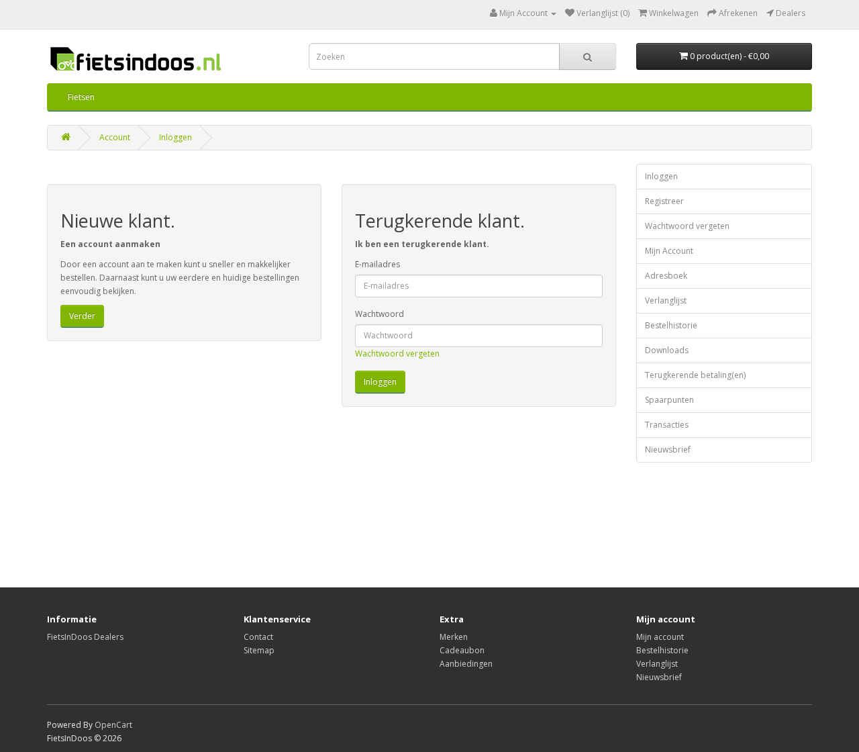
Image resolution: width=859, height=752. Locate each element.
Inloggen (175, 137)
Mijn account (660, 637)
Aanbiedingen (466, 663)
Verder (82, 316)
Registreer (664, 201)
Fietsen (81, 97)
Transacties (667, 424)
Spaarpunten (669, 400)
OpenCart (113, 725)
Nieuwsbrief (668, 449)
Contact (258, 637)
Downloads (667, 350)
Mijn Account (669, 250)
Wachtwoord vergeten (397, 353)
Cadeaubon (462, 650)
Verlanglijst (666, 300)
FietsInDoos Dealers (85, 637)
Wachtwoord (379, 314)
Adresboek (666, 275)
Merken (454, 637)
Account (114, 137)
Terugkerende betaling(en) (695, 375)
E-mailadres (377, 264)
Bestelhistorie (671, 325)
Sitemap (259, 650)
